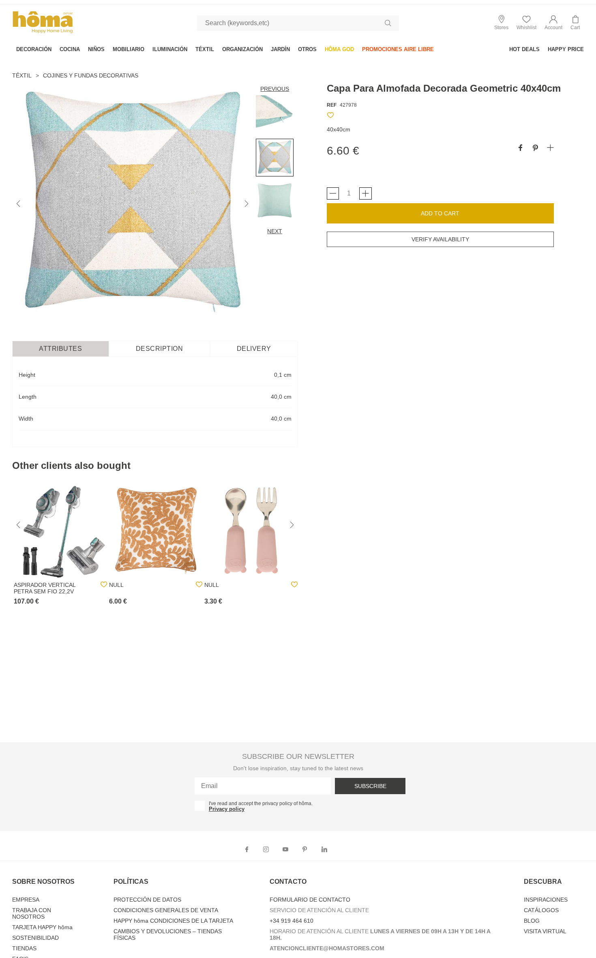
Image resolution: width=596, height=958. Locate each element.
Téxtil (204, 49)
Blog (532, 920)
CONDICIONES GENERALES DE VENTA (166, 910)
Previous (274, 89)
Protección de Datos (147, 899)
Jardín (280, 49)
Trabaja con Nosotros (31, 913)
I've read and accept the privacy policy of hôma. (261, 803)
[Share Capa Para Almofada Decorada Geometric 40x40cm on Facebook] (520, 148)
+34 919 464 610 (291, 920)
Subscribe (370, 786)
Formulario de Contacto (310, 899)
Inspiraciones (546, 899)
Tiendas (24, 948)
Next (274, 231)
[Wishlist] (330, 116)
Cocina (70, 49)
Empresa (25, 899)
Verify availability (440, 239)
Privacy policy (226, 809)
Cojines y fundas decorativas (90, 75)
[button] (553, 22)
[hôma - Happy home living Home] (42, 32)
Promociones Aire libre (398, 49)
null (116, 585)
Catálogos (541, 910)
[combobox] (298, 23)
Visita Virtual (545, 931)
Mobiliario (128, 49)
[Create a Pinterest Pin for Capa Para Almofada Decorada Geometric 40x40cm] (535, 148)
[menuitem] (34, 49)
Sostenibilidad (35, 937)
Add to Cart (440, 213)
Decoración (33, 49)
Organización (242, 49)
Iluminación (169, 49)
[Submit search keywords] (388, 23)
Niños (96, 49)
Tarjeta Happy (42, 927)
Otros (307, 49)
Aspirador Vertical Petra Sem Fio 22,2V (44, 588)
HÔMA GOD (339, 49)
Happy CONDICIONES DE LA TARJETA (173, 920)
